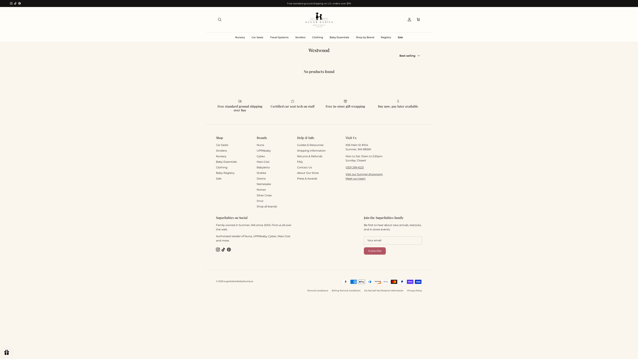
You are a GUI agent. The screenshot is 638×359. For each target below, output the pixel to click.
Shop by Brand (365, 37)
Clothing (317, 37)
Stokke (261, 173)
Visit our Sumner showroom (364, 174)
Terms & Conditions (317, 290)
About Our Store (308, 173)
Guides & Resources (310, 145)
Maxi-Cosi (263, 161)
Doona (261, 178)
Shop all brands (267, 206)
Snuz (260, 200)
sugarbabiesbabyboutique (238, 281)
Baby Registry (225, 173)
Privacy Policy (414, 290)
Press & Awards (307, 178)
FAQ (300, 161)
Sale (400, 37)
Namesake (264, 184)
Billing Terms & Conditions (346, 290)
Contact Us (304, 167)
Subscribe (374, 250)
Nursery (240, 37)
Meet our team (356, 178)
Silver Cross (264, 195)
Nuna (260, 145)
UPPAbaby (264, 150)
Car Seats (257, 37)
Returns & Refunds (309, 156)
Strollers (300, 37)
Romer (261, 189)
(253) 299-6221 (355, 167)
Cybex (261, 156)
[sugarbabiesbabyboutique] (319, 19)
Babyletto (263, 167)
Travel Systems (279, 37)
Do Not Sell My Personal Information (383, 290)
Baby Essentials (339, 37)
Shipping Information (311, 150)
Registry (386, 37)
